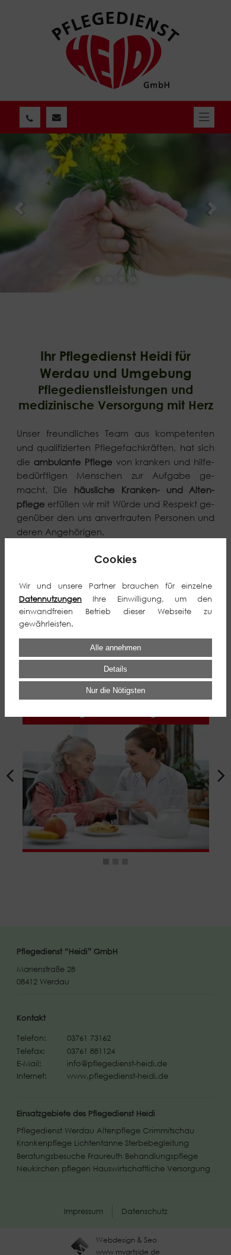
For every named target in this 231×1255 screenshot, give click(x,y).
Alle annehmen (115, 647)
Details (115, 669)
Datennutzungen (50, 598)
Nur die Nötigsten (115, 690)
